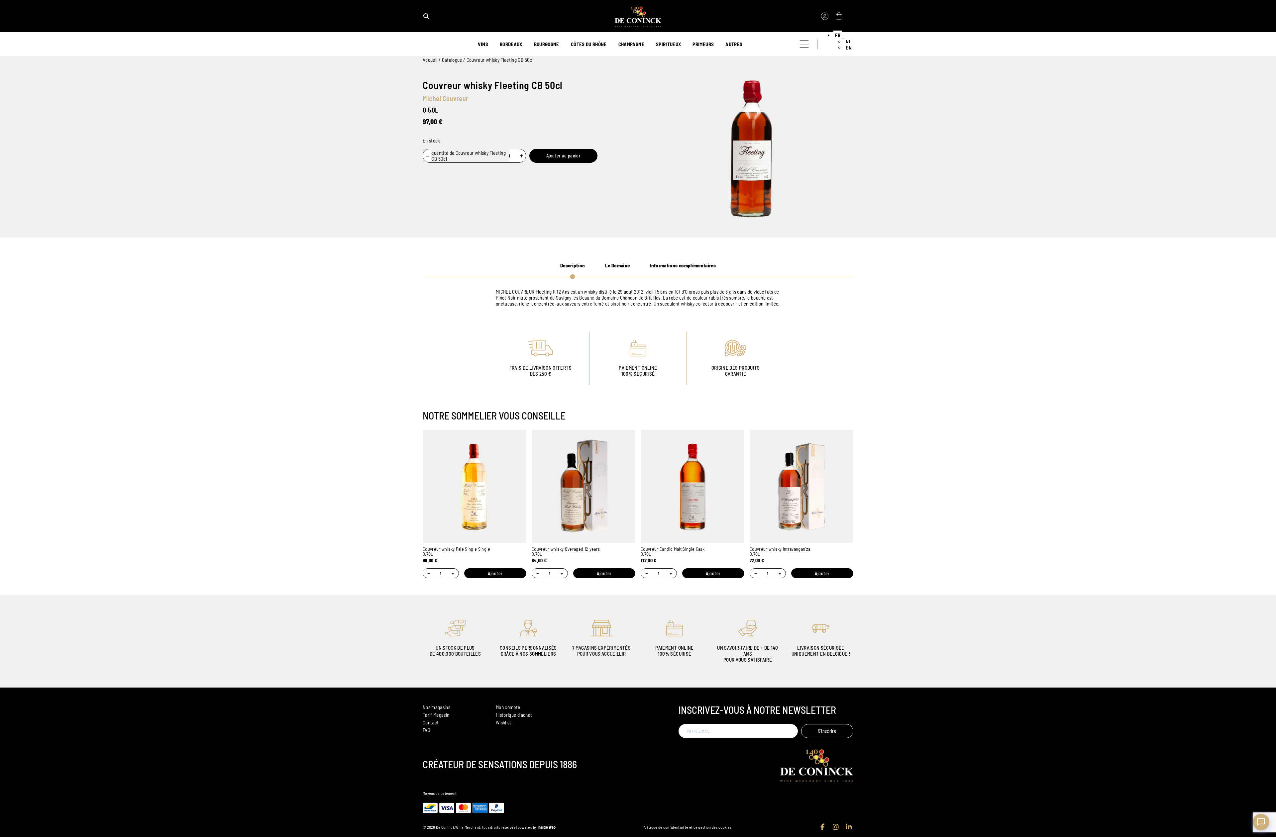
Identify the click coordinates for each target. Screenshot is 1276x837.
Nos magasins (436, 707)
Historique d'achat (514, 715)
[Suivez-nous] (822, 827)
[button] (837, 35)
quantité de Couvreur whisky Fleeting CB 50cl (468, 156)
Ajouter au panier (563, 155)
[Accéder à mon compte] (824, 16)
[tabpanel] (638, 298)
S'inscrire (827, 731)
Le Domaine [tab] (617, 265)
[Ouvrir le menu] (804, 44)
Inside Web (547, 827)
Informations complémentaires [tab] (683, 265)
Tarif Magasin (436, 715)
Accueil (430, 60)
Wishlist (503, 722)
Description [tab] (572, 265)
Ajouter (495, 573)
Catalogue (452, 60)
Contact (431, 722)
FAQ (426, 730)
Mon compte (508, 707)
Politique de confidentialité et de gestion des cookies (687, 827)
